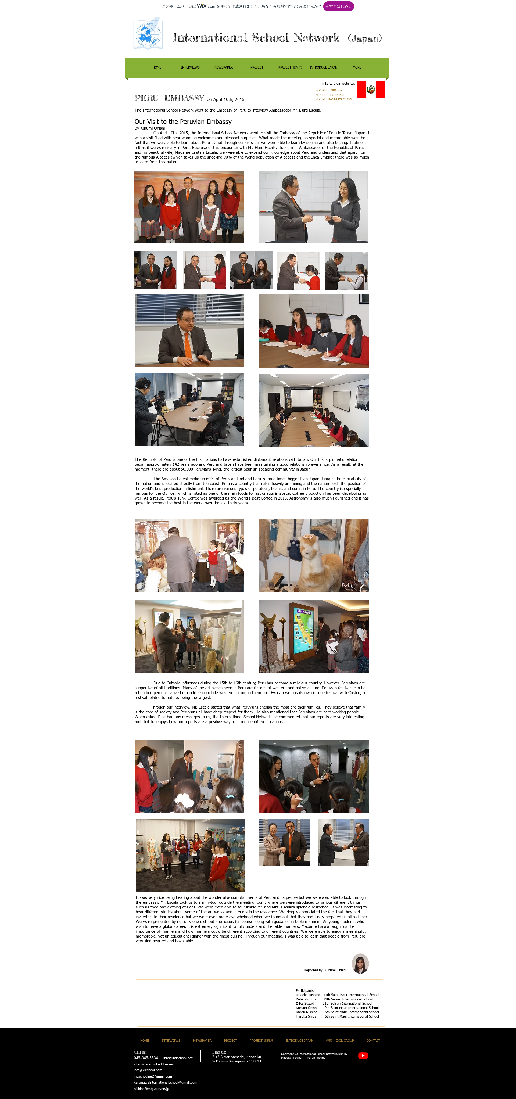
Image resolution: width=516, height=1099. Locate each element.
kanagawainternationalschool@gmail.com (165, 1082)
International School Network (260, 37)
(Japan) (365, 38)
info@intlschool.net (177, 1058)
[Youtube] (363, 1055)
